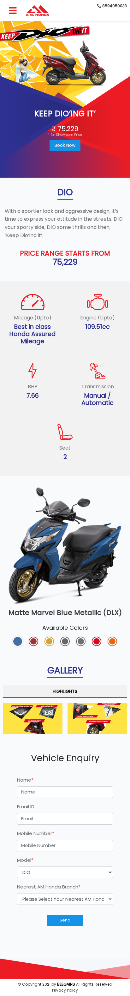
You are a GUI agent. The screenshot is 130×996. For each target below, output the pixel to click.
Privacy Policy (65, 990)
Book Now (65, 145)
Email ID (25, 806)
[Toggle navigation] (15, 10)
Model (25, 860)
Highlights (65, 691)
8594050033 (114, 5)
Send (65, 920)
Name (25, 780)
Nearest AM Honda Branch (48, 886)
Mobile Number (35, 833)
